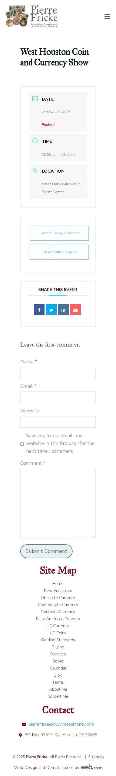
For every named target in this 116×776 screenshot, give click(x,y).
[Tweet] (51, 309)
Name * (28, 361)
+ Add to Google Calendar (59, 233)
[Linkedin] (63, 309)
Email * (28, 386)
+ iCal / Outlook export (59, 252)
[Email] (75, 309)
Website (29, 411)
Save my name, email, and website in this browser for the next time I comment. (60, 443)
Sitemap (96, 757)
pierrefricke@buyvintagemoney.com (61, 724)
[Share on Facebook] (39, 309)
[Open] (107, 16)
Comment (33, 463)
